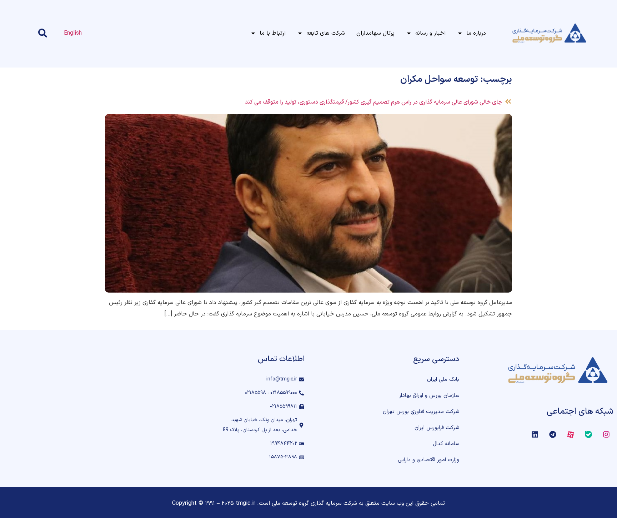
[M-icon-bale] (588, 434)
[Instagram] (606, 434)
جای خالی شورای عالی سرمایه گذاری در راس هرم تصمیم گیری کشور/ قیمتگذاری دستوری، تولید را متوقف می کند (373, 102)
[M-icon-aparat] (570, 434)
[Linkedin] (535, 434)
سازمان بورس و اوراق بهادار (429, 396)
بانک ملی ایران (443, 379)
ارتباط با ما (273, 33)
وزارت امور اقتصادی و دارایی (428, 460)
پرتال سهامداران (375, 33)
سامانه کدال (446, 444)
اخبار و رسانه (430, 33)
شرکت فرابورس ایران (437, 428)
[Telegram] (553, 434)
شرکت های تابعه (325, 33)
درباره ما (476, 33)
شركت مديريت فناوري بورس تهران (421, 412)
